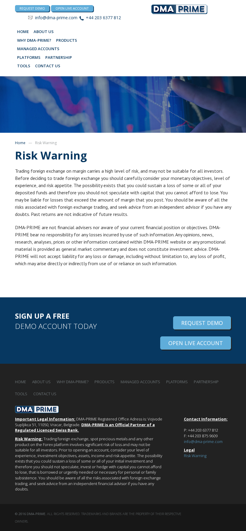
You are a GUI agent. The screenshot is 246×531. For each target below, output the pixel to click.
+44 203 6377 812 (103, 17)
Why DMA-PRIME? (34, 40)
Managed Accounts (38, 48)
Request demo (32, 8)
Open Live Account (195, 343)
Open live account (72, 8)
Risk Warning (195, 455)
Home (23, 31)
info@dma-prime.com (56, 17)
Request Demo (202, 322)
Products (66, 40)
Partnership (58, 57)
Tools (23, 65)
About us (44, 31)
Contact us (47, 65)
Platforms (28, 57)
